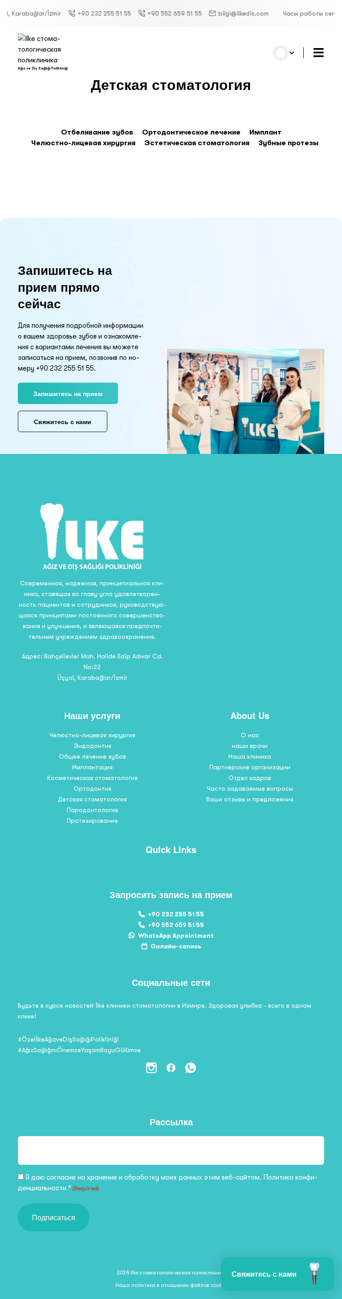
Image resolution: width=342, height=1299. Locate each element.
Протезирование (92, 820)
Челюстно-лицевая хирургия (83, 143)
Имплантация (92, 767)
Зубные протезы (288, 143)
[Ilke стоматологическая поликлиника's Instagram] (151, 1067)
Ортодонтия (92, 788)
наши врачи (250, 745)
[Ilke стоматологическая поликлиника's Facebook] (171, 1067)
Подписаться (53, 1217)
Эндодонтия (92, 745)
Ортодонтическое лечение (191, 132)
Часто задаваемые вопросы (250, 788)
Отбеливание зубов (97, 132)
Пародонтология (92, 809)
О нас (250, 735)
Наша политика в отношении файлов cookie (171, 1285)
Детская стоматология (92, 799)
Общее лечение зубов (92, 756)
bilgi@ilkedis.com (224, 13)
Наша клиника (249, 756)
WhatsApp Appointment (176, 935)
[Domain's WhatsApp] (190, 1067)
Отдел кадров (249, 777)
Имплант (265, 132)
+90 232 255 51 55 (84, 13)
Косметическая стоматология (92, 777)
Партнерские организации (249, 767)
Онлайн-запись (176, 946)
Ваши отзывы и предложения (249, 799)
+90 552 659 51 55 (155, 13)
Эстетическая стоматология (196, 143)
